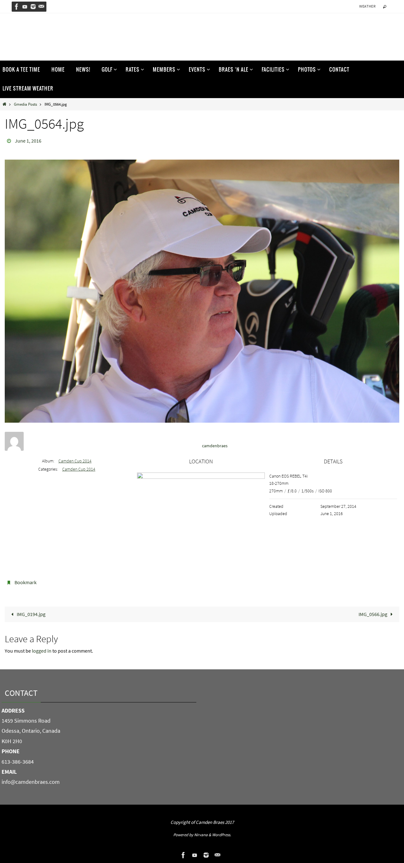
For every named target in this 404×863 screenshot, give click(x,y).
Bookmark (26, 582)
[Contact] (41, 7)
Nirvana (201, 834)
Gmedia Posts (25, 104)
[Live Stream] (25, 7)
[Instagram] (33, 7)
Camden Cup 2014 (75, 461)
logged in (41, 651)
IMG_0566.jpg (373, 614)
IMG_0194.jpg (30, 614)
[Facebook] (17, 7)
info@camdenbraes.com (31, 781)
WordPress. (221, 834)
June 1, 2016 (28, 141)
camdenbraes (215, 446)
